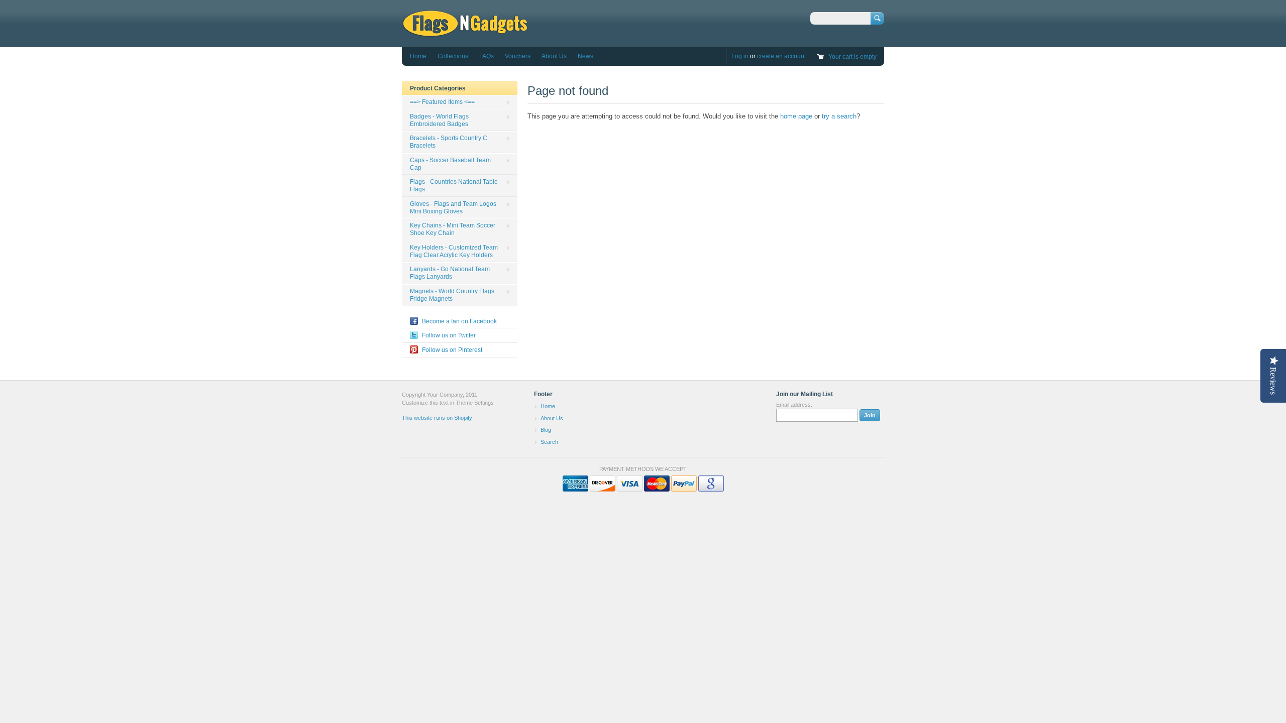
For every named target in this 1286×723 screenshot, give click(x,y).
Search (549, 442)
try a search (839, 116)
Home (418, 56)
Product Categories (438, 88)
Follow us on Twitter (449, 335)
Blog (546, 430)
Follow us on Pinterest (452, 349)
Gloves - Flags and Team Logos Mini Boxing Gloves (453, 207)
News (585, 56)
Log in (739, 56)
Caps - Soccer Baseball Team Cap (450, 164)
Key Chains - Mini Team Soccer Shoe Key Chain (452, 229)
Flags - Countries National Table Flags (454, 185)
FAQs (486, 56)
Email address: (794, 405)
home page (796, 116)
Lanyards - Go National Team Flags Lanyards (450, 273)
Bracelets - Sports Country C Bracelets (448, 142)
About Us (554, 56)
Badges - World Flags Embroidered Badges (439, 120)
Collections (453, 56)
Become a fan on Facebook (459, 321)
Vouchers (517, 56)
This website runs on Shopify (437, 418)
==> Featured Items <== (442, 101)
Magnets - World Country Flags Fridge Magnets (452, 295)
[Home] (465, 32)
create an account (781, 56)
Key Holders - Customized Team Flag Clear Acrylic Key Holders (454, 251)
